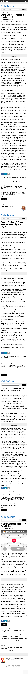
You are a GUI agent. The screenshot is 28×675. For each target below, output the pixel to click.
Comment (4, 199)
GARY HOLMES (5, 206)
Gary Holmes (5, 19)
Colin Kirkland (5, 528)
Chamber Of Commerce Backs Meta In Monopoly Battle (13, 634)
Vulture (9, 134)
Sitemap (12, 659)
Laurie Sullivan (5, 229)
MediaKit (15, 658)
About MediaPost (9, 658)
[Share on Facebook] (2, 174)
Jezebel (19, 49)
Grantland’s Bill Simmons (9, 148)
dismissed (11, 405)
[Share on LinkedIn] (5, 174)
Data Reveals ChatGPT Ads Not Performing (10, 640)
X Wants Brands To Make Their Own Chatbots (11, 636)
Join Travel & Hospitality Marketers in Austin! (11, 650)
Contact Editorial (21, 658)
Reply (2, 196)
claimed (10, 413)
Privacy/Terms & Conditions (11, 661)
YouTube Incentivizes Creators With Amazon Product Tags (14, 638)
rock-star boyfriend (21, 86)
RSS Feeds (8, 659)
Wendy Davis (5, 393)
